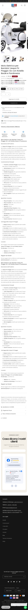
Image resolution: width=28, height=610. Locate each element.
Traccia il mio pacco (7, 538)
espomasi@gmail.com (11, 507)
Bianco (3, 88)
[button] (2, 5)
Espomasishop (10, 600)
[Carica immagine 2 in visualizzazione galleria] (14, 59)
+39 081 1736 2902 (12, 504)
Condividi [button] (4, 418)
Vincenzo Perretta (23, 471)
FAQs (4, 541)
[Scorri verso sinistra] (1, 59)
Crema (21, 88)
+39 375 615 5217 (18, 502)
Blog (4, 535)
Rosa (17, 88)
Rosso (8, 88)
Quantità (3, 91)
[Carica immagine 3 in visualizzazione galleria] (21, 59)
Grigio (12, 88)
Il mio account (6, 523)
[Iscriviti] (23, 576)
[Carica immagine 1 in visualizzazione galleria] (6, 59)
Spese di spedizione (10, 78)
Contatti (4, 532)
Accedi (4, 520)
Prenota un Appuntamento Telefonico (10, 126)
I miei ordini (5, 526)
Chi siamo (5, 529)
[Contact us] (25, 607)
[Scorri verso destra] (26, 59)
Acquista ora (14, 103)
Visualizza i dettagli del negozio (9, 112)
